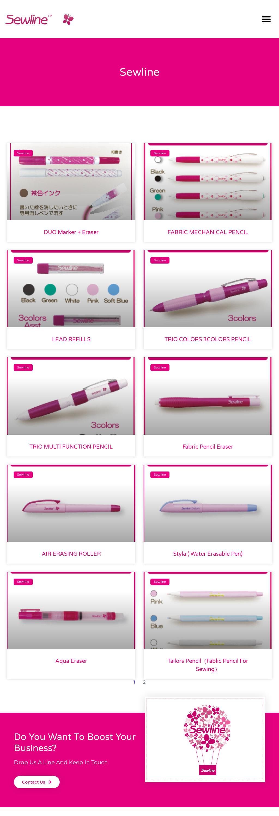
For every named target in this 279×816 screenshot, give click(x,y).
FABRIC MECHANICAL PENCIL (208, 232)
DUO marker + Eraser (71, 232)
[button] (266, 19)
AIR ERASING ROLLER (71, 554)
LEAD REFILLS (71, 339)
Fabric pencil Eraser (208, 447)
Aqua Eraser (71, 661)
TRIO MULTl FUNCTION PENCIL (71, 447)
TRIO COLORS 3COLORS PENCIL (208, 339)
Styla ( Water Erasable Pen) (207, 554)
